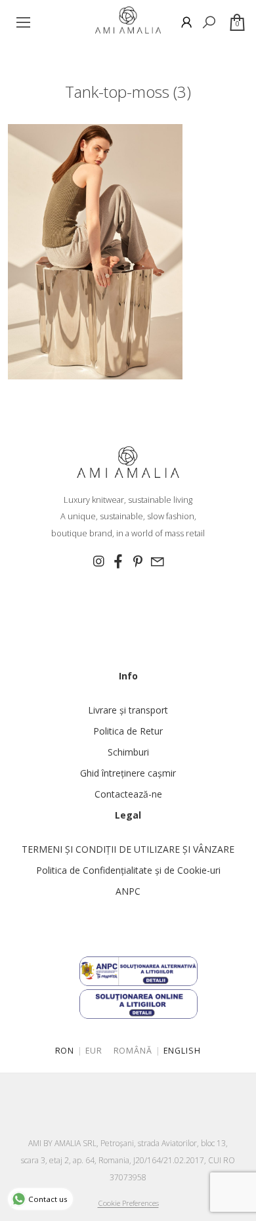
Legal (128, 815)
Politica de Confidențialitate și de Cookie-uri (128, 870)
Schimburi (128, 752)
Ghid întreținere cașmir (128, 773)
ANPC (128, 891)
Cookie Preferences (128, 1203)
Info (128, 676)
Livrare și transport (128, 710)
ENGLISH (182, 1050)
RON (65, 1050)
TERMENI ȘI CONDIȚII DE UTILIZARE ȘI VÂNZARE (128, 849)
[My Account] (186, 22)
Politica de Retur (128, 731)
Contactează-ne (128, 794)
